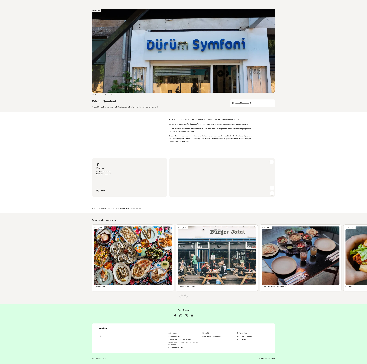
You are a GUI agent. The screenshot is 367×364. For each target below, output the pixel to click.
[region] (222, 177)
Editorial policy (242, 339)
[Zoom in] (272, 188)
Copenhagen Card (174, 337)
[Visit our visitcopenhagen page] (175, 315)
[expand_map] (272, 162)
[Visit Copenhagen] (103, 328)
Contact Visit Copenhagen (211, 337)
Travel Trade (172, 345)
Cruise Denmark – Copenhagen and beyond (183, 342)
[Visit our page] (180, 315)
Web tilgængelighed (244, 337)
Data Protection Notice (267, 358)
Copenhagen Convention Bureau (179, 339)
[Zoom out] (272, 193)
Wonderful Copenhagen (176, 347)
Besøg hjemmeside (242, 103)
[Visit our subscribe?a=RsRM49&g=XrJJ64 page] (192, 315)
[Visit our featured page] (186, 315)
